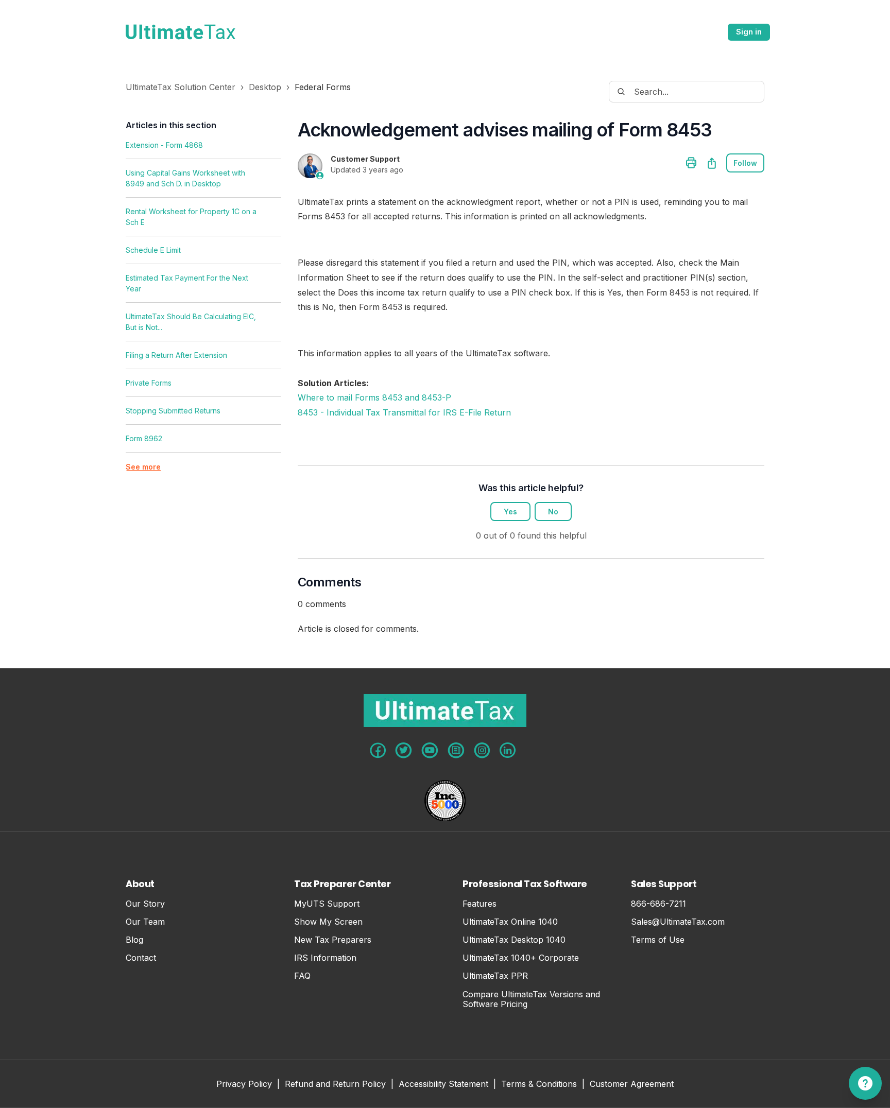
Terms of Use (657, 940)
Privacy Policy (244, 1084)
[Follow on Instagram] (482, 750)
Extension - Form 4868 (164, 145)
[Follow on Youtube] (429, 750)
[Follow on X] (403, 750)
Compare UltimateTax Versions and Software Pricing (531, 999)
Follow (745, 163)
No (553, 511)
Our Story (145, 904)
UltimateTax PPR (495, 976)
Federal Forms (323, 87)
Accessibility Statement (443, 1084)
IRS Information (325, 958)
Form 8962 (144, 438)
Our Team (145, 922)
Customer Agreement (632, 1084)
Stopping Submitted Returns (173, 410)
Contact (141, 958)
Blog (134, 940)
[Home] (180, 32)
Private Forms (149, 382)
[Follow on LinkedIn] (508, 750)
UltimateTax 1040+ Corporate (521, 958)
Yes (510, 511)
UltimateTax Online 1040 (510, 922)
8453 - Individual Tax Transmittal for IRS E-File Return (404, 412)
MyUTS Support (327, 904)
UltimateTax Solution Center (180, 87)
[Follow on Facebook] (378, 750)
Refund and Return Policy (335, 1084)
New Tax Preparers (332, 940)
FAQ (302, 976)
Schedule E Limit (153, 250)
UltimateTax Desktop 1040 (514, 940)
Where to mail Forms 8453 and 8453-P (374, 397)
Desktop (265, 87)
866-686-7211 (658, 904)
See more (143, 466)
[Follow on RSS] (456, 750)
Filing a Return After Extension (176, 355)
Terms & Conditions (539, 1084)
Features (480, 904)
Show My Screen (328, 922)
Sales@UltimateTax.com (678, 922)
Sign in (749, 32)
